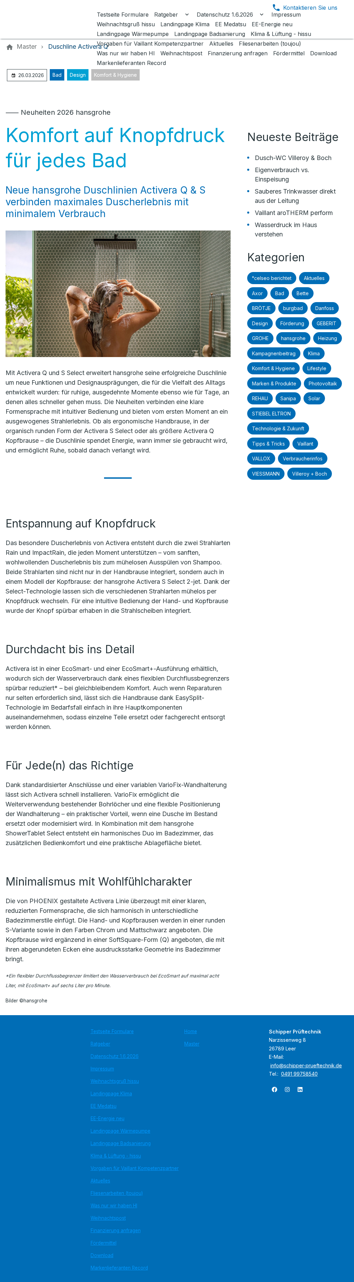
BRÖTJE (261, 308)
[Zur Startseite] (52, 19)
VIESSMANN (266, 474)
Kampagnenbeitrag (274, 353)
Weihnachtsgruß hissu (115, 1081)
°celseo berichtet (271, 278)
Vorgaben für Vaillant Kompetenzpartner (135, 1168)
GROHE (260, 338)
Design (78, 75)
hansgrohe (293, 338)
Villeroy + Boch (309, 474)
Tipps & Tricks (268, 444)
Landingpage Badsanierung (121, 1143)
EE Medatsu (104, 1106)
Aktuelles (314, 278)
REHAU (260, 398)
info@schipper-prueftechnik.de (306, 1065)
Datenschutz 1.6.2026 (115, 1056)
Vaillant (305, 444)
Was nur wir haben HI (114, 1205)
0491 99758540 (299, 1074)
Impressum (102, 1069)
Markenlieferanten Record (119, 1268)
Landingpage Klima (111, 1093)
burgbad (293, 308)
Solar (314, 398)
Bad (57, 75)
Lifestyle (316, 368)
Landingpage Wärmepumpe (120, 1131)
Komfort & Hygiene (115, 75)
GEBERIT (326, 323)
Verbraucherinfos (303, 458)
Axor (257, 293)
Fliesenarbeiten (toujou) (117, 1193)
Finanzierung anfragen (116, 1230)
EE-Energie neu (107, 1118)
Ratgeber (100, 1044)
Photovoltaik (323, 383)
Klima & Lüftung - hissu (116, 1156)
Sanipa (288, 398)
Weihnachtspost (108, 1218)
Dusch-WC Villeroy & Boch (293, 157)
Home (190, 1031)
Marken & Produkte (274, 383)
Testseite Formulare (112, 1031)
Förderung (292, 323)
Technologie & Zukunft (278, 428)
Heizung (327, 338)
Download (102, 1255)
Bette (303, 293)
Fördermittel (104, 1243)
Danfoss (324, 308)
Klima (314, 353)
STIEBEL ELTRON (271, 414)
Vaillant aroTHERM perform (294, 212)
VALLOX (261, 458)
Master (191, 1044)
